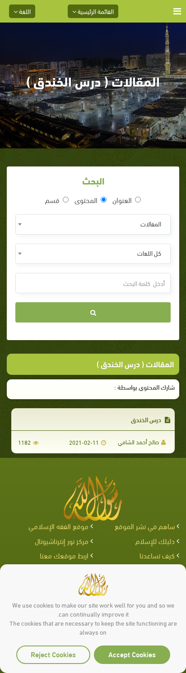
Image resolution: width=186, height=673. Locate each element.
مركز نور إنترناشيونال (61, 540)
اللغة (24, 11)
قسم (52, 200)
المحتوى (86, 200)
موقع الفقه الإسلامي (58, 526)
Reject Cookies (53, 654)
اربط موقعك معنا (64, 555)
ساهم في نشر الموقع (145, 526)
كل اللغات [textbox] (149, 253)
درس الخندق (147, 419)
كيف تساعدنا (157, 555)
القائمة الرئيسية (95, 11)
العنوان (122, 200)
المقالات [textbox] (150, 223)
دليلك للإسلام (155, 540)
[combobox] (93, 224)
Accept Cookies (132, 654)
